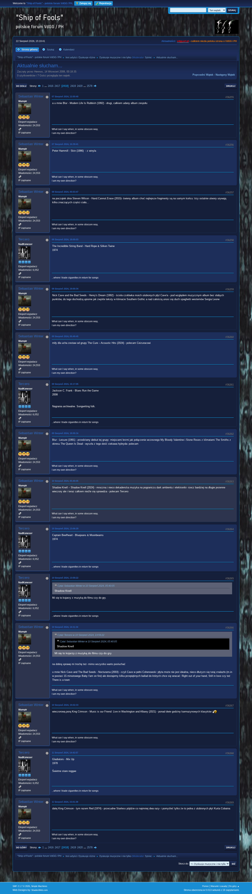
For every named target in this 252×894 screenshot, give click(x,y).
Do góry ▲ (234, 886)
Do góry (21, 847)
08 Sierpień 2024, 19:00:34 (65, 288)
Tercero (23, 239)
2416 (50, 85)
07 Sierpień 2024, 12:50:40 (65, 96)
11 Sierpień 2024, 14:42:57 (65, 752)
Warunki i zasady (219, 886)
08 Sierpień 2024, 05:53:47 (65, 192)
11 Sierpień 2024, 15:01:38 (65, 802)
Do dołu (21, 86)
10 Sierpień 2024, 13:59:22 (65, 578)
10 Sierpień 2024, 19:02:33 (65, 705)
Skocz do (183, 863)
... (46, 85)
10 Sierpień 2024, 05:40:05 (65, 481)
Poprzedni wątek (203, 74)
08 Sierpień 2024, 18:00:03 (65, 239)
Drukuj (230, 86)
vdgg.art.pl (183, 41)
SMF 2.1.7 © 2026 (21, 886)
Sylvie (148, 57)
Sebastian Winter (31, 96)
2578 (89, 85)
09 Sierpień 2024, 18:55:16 (65, 433)
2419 (73, 85)
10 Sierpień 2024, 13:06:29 (65, 528)
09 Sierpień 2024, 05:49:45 (65, 336)
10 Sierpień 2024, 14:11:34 (65, 627)
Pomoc (205, 886)
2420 (79, 85)
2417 (57, 85)
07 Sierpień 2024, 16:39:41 (65, 144)
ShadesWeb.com (39, 890)
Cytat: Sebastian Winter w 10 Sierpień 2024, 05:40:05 (86, 585)
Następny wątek (225, 74)
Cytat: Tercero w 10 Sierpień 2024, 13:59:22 (80, 635)
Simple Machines (39, 886)
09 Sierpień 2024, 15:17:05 (65, 384)
